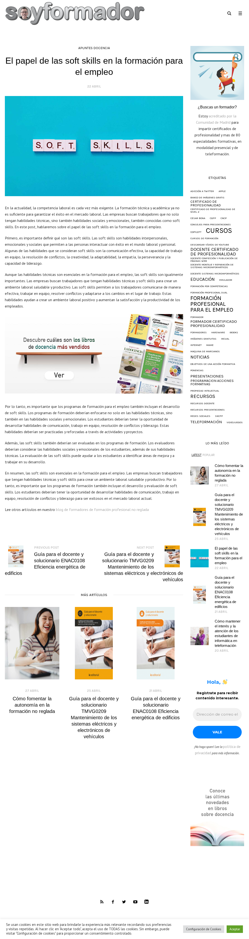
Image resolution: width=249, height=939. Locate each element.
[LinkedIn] (146, 902)
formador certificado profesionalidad (213, 324)
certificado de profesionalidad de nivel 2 (212, 210)
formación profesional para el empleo (211, 304)
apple (222, 191)
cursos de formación (204, 238)
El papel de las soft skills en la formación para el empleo (228, 555)
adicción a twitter (202, 191)
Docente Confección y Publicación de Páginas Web (214, 259)
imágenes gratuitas (203, 339)
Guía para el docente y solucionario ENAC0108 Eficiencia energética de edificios (225, 592)
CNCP (224, 218)
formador (197, 317)
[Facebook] (112, 902)
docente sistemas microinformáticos (214, 273)
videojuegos (235, 422)
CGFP (213, 218)
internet (196, 345)
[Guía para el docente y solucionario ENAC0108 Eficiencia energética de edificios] (155, 643)
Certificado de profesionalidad (205, 203)
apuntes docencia (94, 48)
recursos (202, 396)
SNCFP (219, 416)
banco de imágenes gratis (207, 197)
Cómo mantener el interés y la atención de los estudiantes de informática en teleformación (227, 633)
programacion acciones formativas (212, 382)
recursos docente (202, 403)
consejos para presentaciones (210, 224)
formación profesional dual (208, 292)
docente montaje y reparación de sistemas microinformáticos (211, 266)
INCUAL (225, 339)
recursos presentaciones (207, 410)
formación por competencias (209, 286)
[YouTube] (135, 902)
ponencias (197, 370)
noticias (199, 357)
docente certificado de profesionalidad (214, 251)
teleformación (206, 422)
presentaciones (206, 376)
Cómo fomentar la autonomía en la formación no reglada (32, 705)
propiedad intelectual (204, 391)
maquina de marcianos (205, 351)
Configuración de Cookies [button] (203, 929)
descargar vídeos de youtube (209, 245)
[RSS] (101, 902)
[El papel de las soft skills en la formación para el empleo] (94, 145)
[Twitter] (124, 902)
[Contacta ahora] (217, 72)
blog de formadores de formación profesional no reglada (102, 509)
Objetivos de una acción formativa (212, 364)
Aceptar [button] (235, 929)
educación (202, 279)
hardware (218, 332)
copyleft (195, 232)
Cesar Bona (197, 218)
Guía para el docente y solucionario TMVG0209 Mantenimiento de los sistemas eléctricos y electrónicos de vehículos (94, 717)
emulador (225, 280)
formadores (198, 332)
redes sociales (200, 416)
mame (209, 345)
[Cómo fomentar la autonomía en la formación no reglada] (32, 643)
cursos (219, 230)
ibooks (234, 332)
